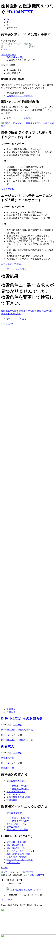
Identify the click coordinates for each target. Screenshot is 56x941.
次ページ (17, 724)
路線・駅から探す (45, 311)
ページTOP (6, 900)
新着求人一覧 (7, 758)
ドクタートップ (8, 54)
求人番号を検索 (8, 41)
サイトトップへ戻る (16, 269)
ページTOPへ (7, 324)
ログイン (5, 49)
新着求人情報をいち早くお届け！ (26, 890)
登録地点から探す (9, 311)
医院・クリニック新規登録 (20, 118)
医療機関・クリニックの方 (20, 95)
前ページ (5, 735)
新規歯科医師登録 (15, 93)
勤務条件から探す (15, 57)
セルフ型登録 (7, 189)
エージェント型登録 (11, 264)
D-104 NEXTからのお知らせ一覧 (17, 730)
